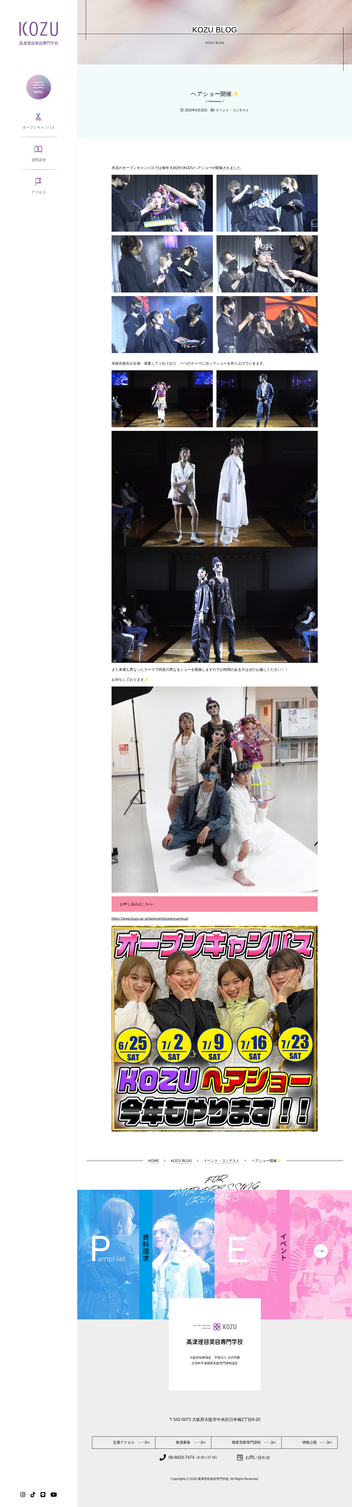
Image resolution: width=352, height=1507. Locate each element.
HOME (153, 1161)
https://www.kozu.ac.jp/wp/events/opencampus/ (150, 918)
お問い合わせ (257, 1457)
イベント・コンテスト (232, 110)
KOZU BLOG (181, 1161)
